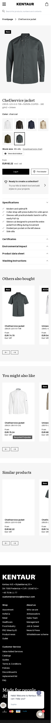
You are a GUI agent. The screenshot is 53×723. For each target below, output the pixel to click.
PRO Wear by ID (9, 630)
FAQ (4, 680)
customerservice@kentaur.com (18, 596)
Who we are (32, 609)
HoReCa (6, 614)
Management (33, 622)
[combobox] (26, 11)
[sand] (43, 124)
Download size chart (32, 149)
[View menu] (4, 4)
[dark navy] (31, 124)
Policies (6, 668)
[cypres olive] (8, 139)
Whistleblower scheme (37, 634)
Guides (5, 659)
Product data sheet (13, 253)
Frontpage (7, 19)
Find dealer (42, 172)
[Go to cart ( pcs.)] (46, 4)
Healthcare (7, 622)
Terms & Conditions (11, 664)
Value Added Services (12, 651)
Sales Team (32, 618)
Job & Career (33, 626)
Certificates (9, 239)
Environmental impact (14, 246)
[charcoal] (19, 139)
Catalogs (6, 655)
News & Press (33, 630)
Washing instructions (14, 260)
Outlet (5, 638)
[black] (19, 124)
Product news (8, 634)
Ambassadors (33, 614)
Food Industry (8, 626)
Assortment (7, 609)
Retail (4, 618)
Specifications (10, 202)
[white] (8, 124)
